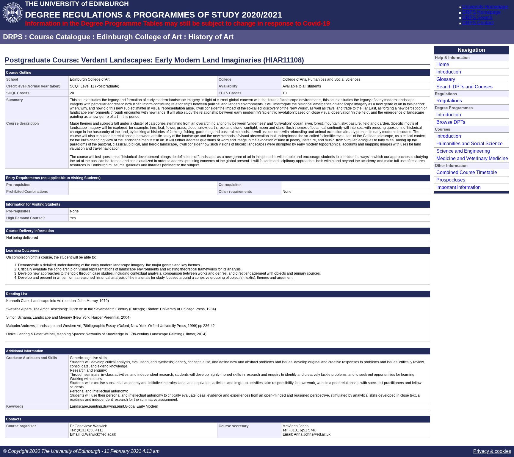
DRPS (13, 37)
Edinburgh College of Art (139, 37)
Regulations (449, 100)
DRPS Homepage (481, 12)
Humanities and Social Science (469, 143)
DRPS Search (477, 17)
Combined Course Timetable (466, 172)
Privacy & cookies (492, 451)
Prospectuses (450, 179)
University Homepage (485, 6)
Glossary (445, 79)
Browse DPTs (450, 122)
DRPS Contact (477, 22)
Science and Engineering (463, 151)
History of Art (211, 37)
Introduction (448, 71)
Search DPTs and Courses (464, 86)
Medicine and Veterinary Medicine (472, 158)
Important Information (458, 187)
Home (442, 64)
